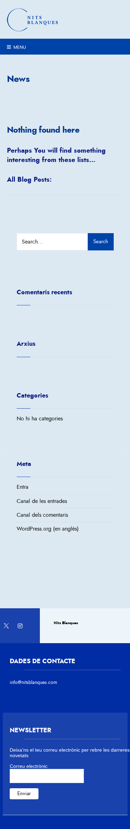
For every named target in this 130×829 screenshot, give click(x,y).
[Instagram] (20, 626)
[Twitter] (6, 626)
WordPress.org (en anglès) (48, 529)
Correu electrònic (28, 766)
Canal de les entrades (42, 501)
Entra (22, 487)
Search (100, 241)
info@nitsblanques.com (33, 682)
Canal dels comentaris (42, 515)
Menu (19, 47)
